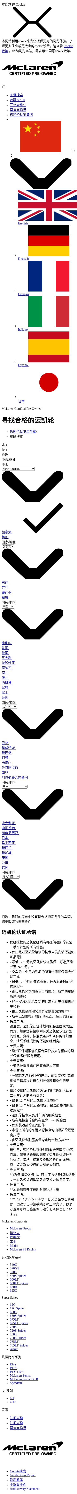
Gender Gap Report (23, 1475)
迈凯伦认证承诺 (21, 115)
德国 (5, 653)
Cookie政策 (18, 1471)
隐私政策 (16, 1480)
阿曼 (5, 758)
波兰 (5, 677)
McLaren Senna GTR (24, 1379)
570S (13, 1272)
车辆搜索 (16, 95)
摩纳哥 (7, 668)
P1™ (13, 1368)
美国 (5, 537)
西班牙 (7, 682)
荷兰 (5, 672)
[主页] (32, 83)
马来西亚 (9, 843)
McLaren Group (20, 1228)
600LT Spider (19, 1283)
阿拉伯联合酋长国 (15, 777)
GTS (13, 1402)
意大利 (7, 658)
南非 (5, 772)
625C (13, 1290)
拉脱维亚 (9, 663)
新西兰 (7, 848)
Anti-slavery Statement (24, 1488)
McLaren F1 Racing (23, 1249)
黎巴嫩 (7, 753)
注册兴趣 (16, 1418)
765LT (14, 1341)
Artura (14, 1349)
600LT (14, 1279)
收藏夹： (17, 100)
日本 (5, 838)
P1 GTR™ (17, 1371)
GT (12, 1398)
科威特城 (9, 748)
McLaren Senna (20, 1375)
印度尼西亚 (10, 833)
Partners (15, 1237)
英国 (5, 697)
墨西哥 (7, 592)
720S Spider (18, 1330)
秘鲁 (5, 597)
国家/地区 (9, 542)
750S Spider (18, 1338)
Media (14, 1245)
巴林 (5, 743)
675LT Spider (19, 1323)
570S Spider (18, 1275)
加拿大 (7, 532)
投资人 (15, 1233)
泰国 (5, 857)
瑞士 (5, 692)
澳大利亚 (9, 823)
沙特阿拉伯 (10, 767)
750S (13, 1334)
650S (13, 1312)
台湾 (5, 862)
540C (13, 1264)
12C (12, 1304)
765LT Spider (19, 1345)
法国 (5, 648)
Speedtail (16, 1383)
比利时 (7, 643)
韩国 (5, 867)
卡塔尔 (7, 763)
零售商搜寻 (18, 110)
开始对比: (18, 105)
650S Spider (18, 1315)
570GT (14, 1268)
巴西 (5, 582)
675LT (14, 1319)
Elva (13, 1364)
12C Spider (17, 1308)
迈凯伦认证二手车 (23, 431)
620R (13, 1287)
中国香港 (9, 828)
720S (13, 1327)
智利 (5, 587)
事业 (13, 1241)
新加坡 (7, 853)
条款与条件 (18, 1485)
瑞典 (5, 687)
